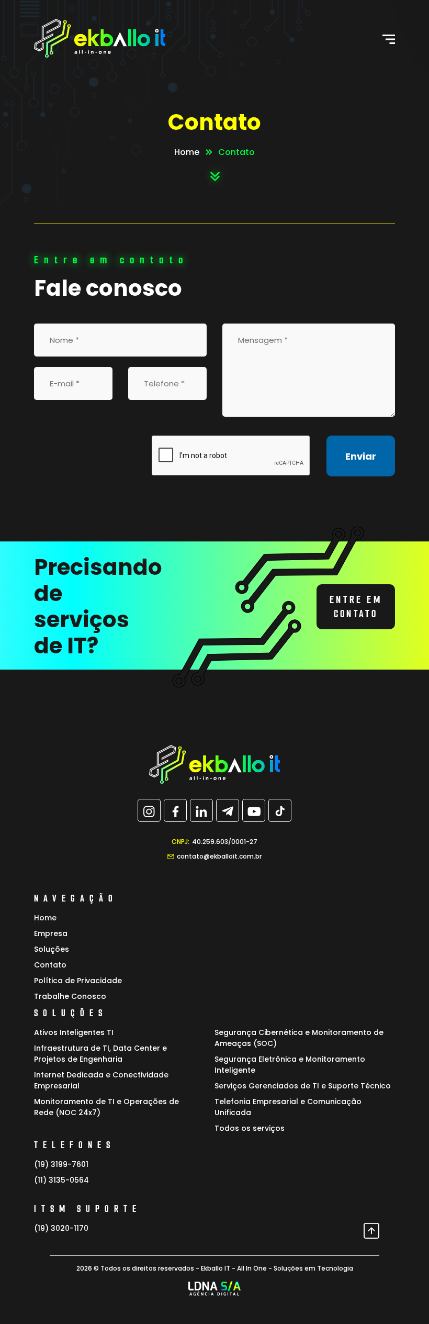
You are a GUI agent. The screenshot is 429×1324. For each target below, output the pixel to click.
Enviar (360, 456)
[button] (388, 39)
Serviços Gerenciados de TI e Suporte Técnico (302, 1086)
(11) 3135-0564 (61, 1180)
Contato (50, 965)
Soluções (51, 949)
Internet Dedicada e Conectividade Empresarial (101, 1080)
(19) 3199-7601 (61, 1164)
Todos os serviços (249, 1128)
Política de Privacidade (78, 980)
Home (186, 152)
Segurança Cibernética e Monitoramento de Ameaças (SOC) (298, 1038)
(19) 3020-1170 (61, 1228)
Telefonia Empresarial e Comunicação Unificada (288, 1107)
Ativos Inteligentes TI (74, 1032)
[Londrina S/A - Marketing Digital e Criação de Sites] (214, 1288)
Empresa (50, 933)
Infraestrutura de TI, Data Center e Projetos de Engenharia (100, 1053)
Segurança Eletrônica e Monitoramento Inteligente (289, 1064)
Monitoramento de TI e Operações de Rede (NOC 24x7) (106, 1107)
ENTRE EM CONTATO (356, 607)
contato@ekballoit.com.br (219, 856)
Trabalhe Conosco (70, 996)
